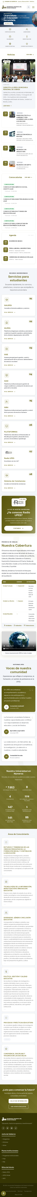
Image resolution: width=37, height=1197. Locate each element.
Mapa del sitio (18, 1194)
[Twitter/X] (7, 1128)
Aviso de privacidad (11, 1191)
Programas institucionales (10, 1155)
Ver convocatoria (8, 23)
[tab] (10, 24)
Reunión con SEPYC (23, 165)
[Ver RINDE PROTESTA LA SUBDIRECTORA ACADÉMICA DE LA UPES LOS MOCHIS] (12, 115)
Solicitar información (18, 1101)
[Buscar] (28, 7)
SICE (4, 1178)
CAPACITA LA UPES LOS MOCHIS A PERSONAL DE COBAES (15, 88)
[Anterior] (2, 19)
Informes (5, 1142)
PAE (4, 1162)
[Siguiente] (34, 19)
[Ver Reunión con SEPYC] (12, 164)
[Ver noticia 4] (21, 80)
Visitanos (17, 528)
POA (4, 1159)
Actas (4, 1145)
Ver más (29, 54)
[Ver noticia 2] (18, 80)
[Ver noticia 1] (15, 80)
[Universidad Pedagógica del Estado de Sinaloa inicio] (12, 7)
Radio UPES (6, 1172)
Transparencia (28, 1191)
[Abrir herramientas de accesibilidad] (3, 1193)
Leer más (6, 106)
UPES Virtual (6, 1175)
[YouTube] (11, 1128)
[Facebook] (3, 1128)
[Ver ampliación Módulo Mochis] (12, 134)
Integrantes (6, 1139)
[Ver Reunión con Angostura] (12, 149)
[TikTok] (15, 1128)
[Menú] (33, 7)
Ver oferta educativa (18, 1106)
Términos (20, 1191)
